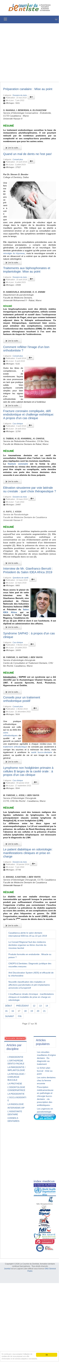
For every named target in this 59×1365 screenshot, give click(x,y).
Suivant (9, 1016)
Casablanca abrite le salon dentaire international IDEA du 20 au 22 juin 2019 (27, 934)
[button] (31, 97)
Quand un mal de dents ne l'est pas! (27, 154)
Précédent (22, 1006)
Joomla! (7, 1269)
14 (47, 1006)
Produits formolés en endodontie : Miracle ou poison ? (29, 956)
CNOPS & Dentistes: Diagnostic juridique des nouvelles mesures (29, 965)
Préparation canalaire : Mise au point (27, 89)
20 (38, 1011)
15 (6, 1011)
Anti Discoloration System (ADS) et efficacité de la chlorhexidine (31, 974)
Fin (19, 1016)
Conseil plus (18, 159)
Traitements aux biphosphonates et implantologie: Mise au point (26, 269)
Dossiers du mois (20, 95)
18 (25, 1011)
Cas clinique (18, 424)
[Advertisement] (29, 52)
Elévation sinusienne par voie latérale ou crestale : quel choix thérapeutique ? (29, 489)
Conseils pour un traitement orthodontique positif (21, 699)
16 (12, 1011)
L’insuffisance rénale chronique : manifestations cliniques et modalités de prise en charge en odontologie (31, 997)
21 (44, 1011)
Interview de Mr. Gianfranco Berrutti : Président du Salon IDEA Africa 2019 (28, 570)
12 (34, 1006)
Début (8, 1006)
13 (40, 1006)
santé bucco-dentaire (41, 752)
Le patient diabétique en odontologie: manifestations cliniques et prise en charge (28, 853)
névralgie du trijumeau (14, 253)
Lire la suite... (13, 148)
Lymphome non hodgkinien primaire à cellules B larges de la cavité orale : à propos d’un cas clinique (28, 771)
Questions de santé (21, 578)
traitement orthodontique (15, 746)
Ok (47, 1355)
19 (31, 1011)
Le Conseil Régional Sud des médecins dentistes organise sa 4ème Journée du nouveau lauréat (27, 945)
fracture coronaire (18, 464)
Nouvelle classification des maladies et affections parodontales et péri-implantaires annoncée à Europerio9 (29, 985)
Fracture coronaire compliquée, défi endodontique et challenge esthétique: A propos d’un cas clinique (28, 414)
